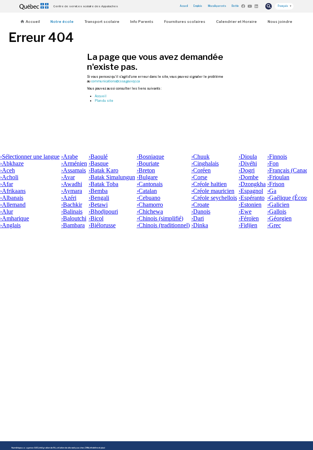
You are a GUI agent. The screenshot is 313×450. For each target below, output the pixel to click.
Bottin (235, 6)
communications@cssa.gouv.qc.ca (115, 81)
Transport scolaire (101, 21)
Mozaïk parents (217, 6)
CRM (87, 448)
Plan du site (104, 101)
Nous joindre (280, 21)
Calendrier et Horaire (236, 21)
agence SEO (32, 448)
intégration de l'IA (47, 448)
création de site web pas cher (70, 448)
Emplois (198, 6)
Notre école (62, 21)
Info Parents (141, 21)
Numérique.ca (18, 448)
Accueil (184, 6)
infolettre (94, 448)
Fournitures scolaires (184, 21)
